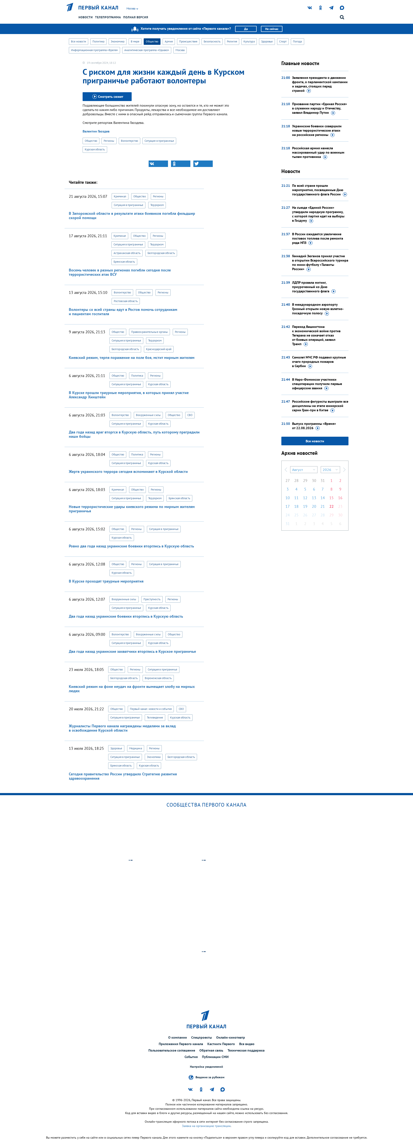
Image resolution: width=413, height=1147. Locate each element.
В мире (135, 41)
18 (296, 506)
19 (305, 506)
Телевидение (155, 717)
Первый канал (98, 8)
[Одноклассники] (180, 164)
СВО (190, 415)
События (191, 1057)
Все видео (246, 1044)
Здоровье (267, 41)
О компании (177, 1037)
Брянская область (124, 261)
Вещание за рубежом (210, 1077)
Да (246, 29)
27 (287, 480)
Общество (152, 41)
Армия (169, 41)
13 (314, 497)
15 (331, 497)
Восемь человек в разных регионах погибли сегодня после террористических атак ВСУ (120, 272)
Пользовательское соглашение (171, 1050)
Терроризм (157, 205)
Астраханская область (127, 253)
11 (296, 497)
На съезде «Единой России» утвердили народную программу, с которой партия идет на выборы (318, 214)
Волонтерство (129, 141)
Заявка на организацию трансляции (206, 1126)
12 (305, 497)
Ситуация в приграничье (159, 141)
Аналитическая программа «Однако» (146, 50)
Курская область (95, 149)
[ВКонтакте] (158, 164)
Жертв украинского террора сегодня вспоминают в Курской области (128, 471)
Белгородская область (161, 253)
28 (296, 480)
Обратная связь (211, 1050)
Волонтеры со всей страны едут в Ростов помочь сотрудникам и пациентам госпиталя (123, 311)
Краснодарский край (158, 349)
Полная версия (135, 17)
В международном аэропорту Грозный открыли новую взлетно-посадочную (318, 308)
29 (305, 480)
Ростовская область (126, 301)
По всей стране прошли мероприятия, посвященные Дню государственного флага (317, 189)
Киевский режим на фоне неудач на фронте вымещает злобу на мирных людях (132, 688)
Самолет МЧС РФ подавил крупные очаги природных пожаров (319, 361)
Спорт (283, 41)
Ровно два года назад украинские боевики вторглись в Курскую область (131, 546)
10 (287, 497)
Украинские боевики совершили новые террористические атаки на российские (317, 130)
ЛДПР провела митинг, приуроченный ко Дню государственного (310, 286)
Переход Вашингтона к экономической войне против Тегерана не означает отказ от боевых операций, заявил (316, 335)
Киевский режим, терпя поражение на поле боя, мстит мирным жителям (131, 357)
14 (323, 497)
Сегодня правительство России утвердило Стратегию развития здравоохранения (123, 776)
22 (331, 506)
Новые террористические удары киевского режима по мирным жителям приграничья (132, 508)
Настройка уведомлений (206, 1066)
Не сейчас (271, 29)
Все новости (78, 41)
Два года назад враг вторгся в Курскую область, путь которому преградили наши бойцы (134, 434)
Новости (86, 17)
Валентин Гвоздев (96, 131)
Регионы (109, 141)
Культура (249, 41)
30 (314, 480)
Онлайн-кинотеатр (230, 1037)
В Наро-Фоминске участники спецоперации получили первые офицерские (317, 383)
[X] (203, 164)
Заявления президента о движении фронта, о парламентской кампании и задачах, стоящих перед (320, 84)
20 (314, 506)
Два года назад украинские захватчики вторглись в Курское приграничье (132, 651)
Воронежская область (158, 678)
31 (323, 480)
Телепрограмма (108, 17)
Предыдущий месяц (286, 469)
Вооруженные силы (148, 415)
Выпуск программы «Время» (314, 425)
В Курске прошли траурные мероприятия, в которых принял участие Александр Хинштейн (129, 394)
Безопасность (212, 41)
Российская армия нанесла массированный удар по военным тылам (318, 152)
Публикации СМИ (215, 1057)
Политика (98, 41)
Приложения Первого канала (181, 1044)
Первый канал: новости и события (151, 709)
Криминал (120, 196)
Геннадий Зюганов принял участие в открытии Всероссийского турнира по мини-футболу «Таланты (320, 262)
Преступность (151, 599)
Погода (297, 41)
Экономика (117, 41)
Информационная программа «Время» (94, 50)
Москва (180, 50)
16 (340, 497)
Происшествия (188, 41)
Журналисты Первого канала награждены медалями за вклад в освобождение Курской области (122, 728)
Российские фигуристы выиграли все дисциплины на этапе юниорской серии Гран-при (320, 405)
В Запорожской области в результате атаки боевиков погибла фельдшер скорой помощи (132, 215)
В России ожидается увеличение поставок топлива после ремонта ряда (317, 238)
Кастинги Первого (221, 1044)
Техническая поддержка (246, 1050)
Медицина (135, 748)
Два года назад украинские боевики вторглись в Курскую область (126, 616)
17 (287, 506)
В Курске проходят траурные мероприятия (106, 581)
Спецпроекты (201, 1037)
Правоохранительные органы (149, 332)
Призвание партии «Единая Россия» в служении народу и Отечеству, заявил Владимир (319, 108)
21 (323, 506)
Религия (232, 41)
